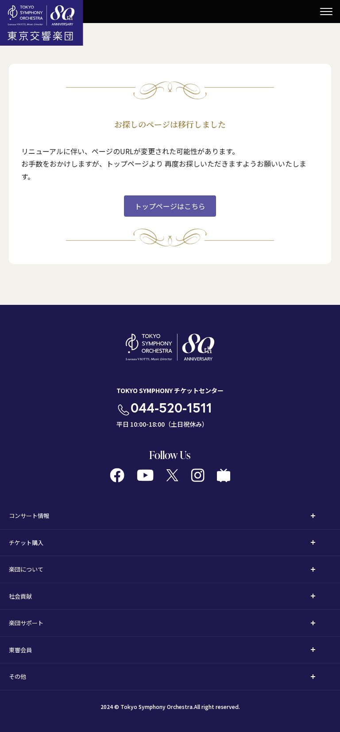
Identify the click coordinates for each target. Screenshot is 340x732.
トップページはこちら (170, 206)
